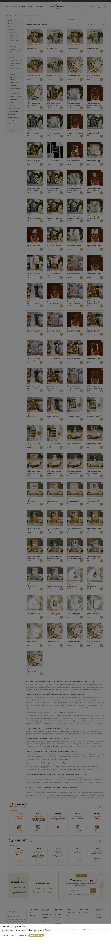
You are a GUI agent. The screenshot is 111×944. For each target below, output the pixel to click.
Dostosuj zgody (22, 935)
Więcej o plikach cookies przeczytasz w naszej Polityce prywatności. (19, 932)
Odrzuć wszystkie (9, 935)
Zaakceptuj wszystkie (36, 935)
